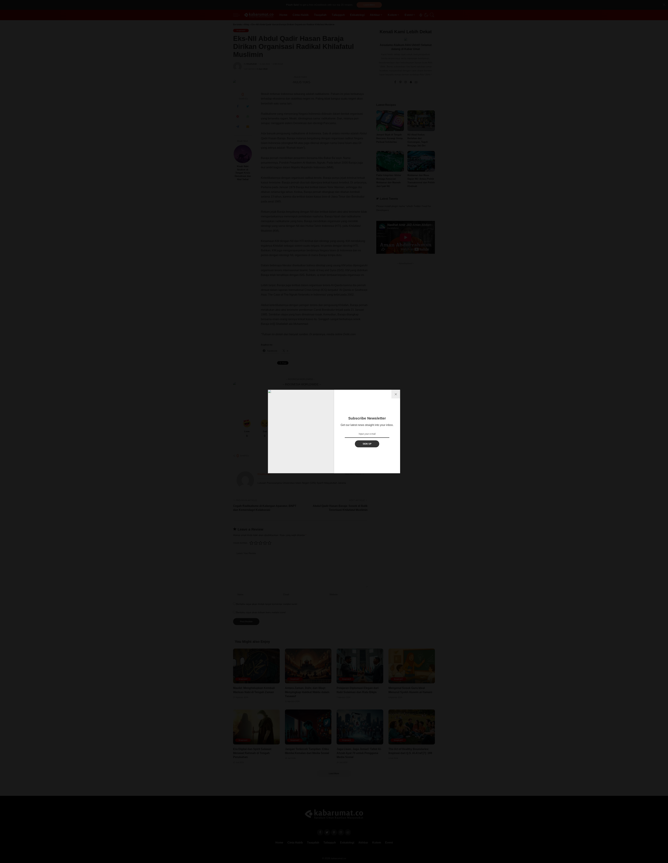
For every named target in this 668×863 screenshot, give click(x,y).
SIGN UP (367, 444)
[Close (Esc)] (395, 394)
